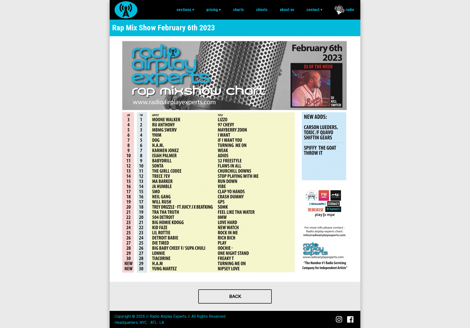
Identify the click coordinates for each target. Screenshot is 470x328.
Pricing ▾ (213, 9)
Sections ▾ (185, 9)
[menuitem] (185, 10)
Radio (350, 9)
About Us (287, 9)
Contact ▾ (314, 9)
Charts (238, 9)
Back (235, 296)
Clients (262, 9)
